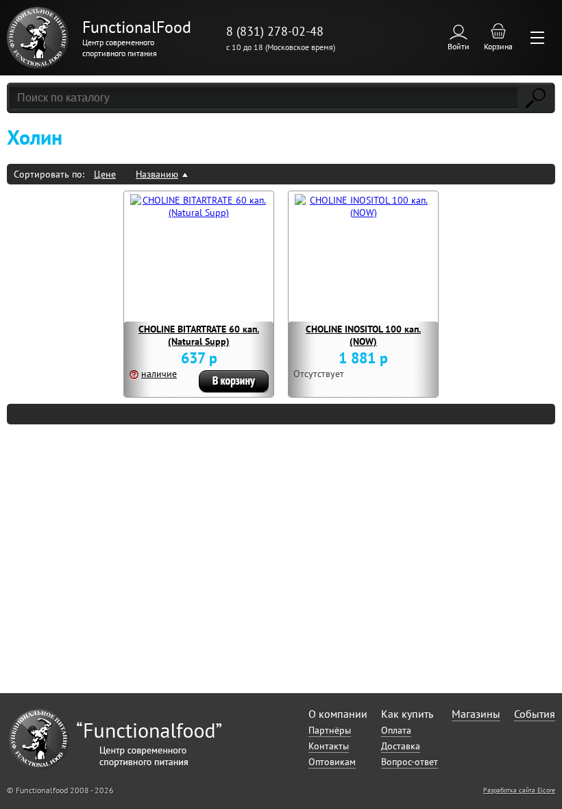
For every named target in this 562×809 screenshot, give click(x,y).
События (534, 714)
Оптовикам (332, 762)
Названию (157, 174)
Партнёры (329, 730)
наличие (159, 373)
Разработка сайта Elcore (519, 790)
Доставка (400, 746)
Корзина (498, 46)
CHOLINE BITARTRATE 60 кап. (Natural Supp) (198, 335)
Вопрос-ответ (409, 762)
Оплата (396, 730)
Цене (105, 174)
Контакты (328, 746)
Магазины (476, 714)
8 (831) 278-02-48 (274, 31)
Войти (458, 46)
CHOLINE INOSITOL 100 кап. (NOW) (363, 335)
